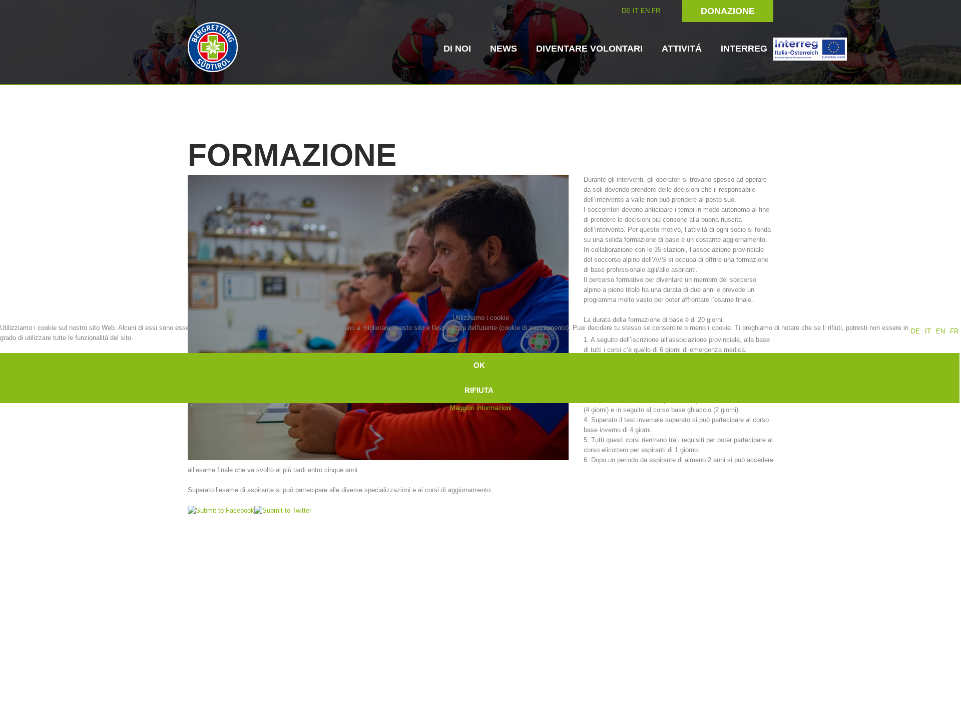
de (915, 331)
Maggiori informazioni (481, 408)
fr (954, 331)
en (940, 331)
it (928, 331)
